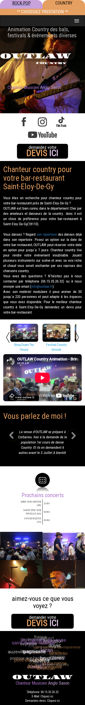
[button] (15, 443)
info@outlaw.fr (42, 286)
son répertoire (47, 234)
